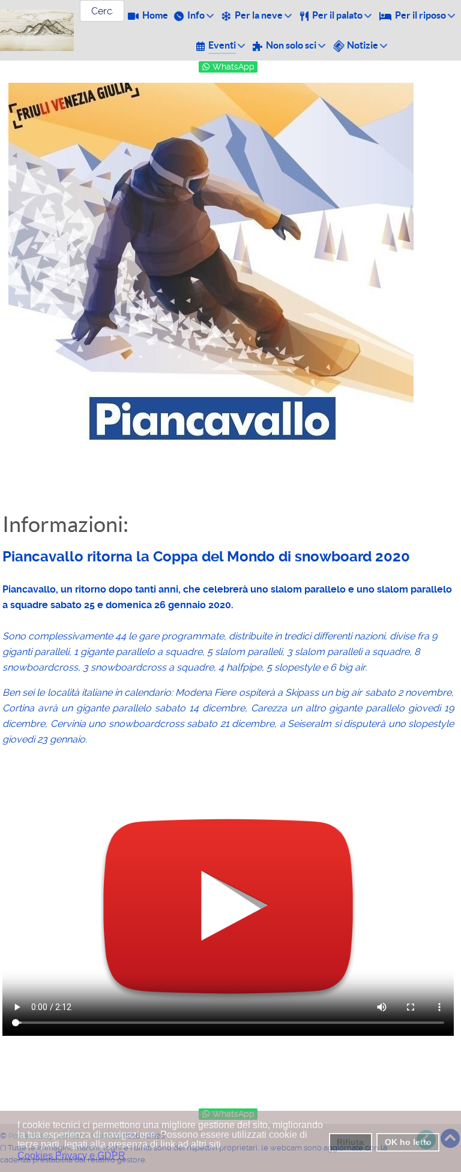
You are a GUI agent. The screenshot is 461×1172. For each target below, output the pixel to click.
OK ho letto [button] (408, 1142)
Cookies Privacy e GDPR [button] (71, 1155)
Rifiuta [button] (350, 1142)
